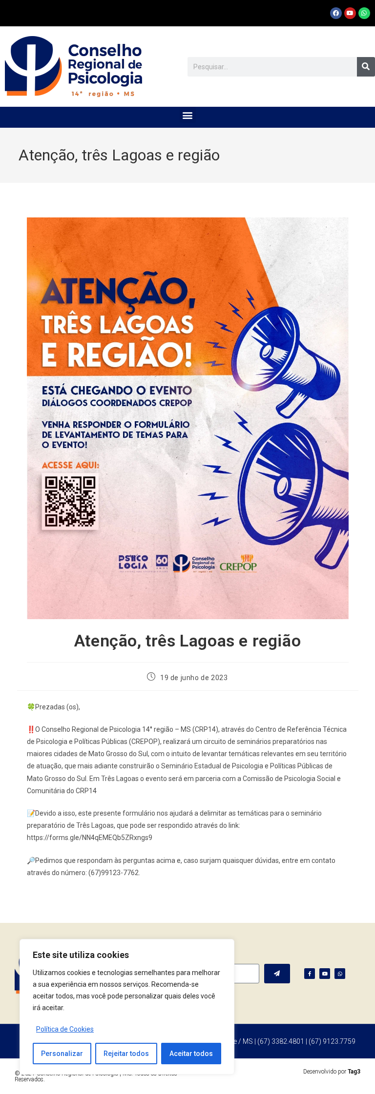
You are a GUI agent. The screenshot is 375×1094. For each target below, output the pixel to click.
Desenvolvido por (331, 1071)
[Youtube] (350, 13)
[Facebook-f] (309, 973)
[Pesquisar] (366, 67)
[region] (127, 1006)
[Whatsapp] (364, 13)
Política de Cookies (65, 1029)
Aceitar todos (191, 1053)
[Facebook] (336, 13)
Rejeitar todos (126, 1053)
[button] (188, 115)
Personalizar (62, 1053)
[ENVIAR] (277, 973)
